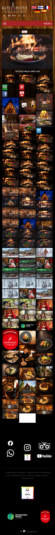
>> (37, 32)
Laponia (24, 478)
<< (19, 32)
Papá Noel (22, 475)
